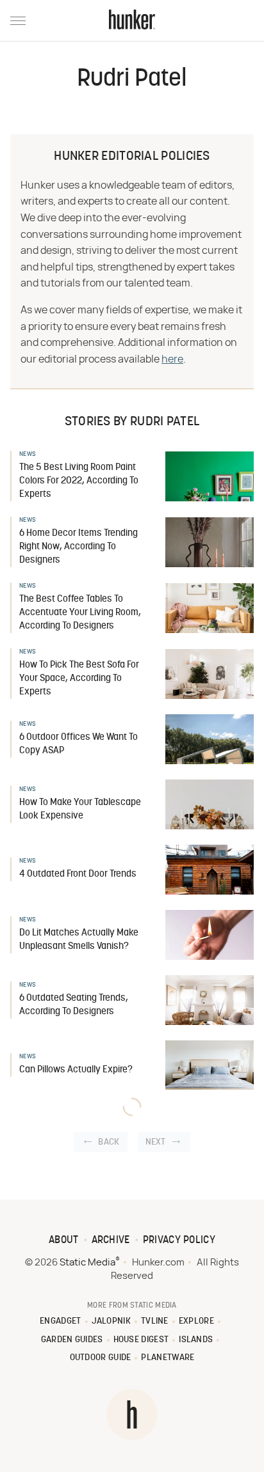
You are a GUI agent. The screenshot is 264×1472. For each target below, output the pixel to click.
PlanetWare (167, 1358)
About (64, 1240)
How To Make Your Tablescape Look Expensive (80, 809)
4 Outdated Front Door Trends (77, 874)
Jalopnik (111, 1321)
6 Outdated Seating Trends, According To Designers (73, 1005)
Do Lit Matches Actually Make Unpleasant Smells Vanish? (78, 939)
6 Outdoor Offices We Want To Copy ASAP (78, 744)
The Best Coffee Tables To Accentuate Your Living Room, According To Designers (80, 613)
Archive (111, 1240)
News (27, 454)
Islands (196, 1340)
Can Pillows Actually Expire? (76, 1070)
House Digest (141, 1340)
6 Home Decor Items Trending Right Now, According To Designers (78, 547)
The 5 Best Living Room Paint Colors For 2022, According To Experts (78, 481)
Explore (196, 1321)
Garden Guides (72, 1340)
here (172, 359)
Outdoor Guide (100, 1358)
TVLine (155, 1321)
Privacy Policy (179, 1240)
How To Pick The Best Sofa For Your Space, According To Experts (79, 679)
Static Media (87, 1262)
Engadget (60, 1321)
